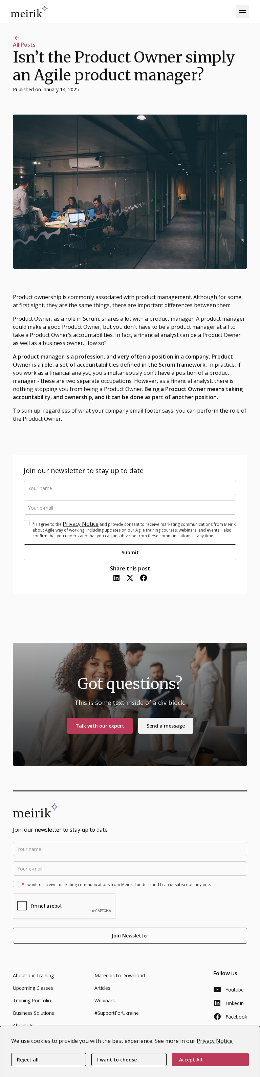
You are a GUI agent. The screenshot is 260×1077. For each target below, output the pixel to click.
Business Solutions (33, 1013)
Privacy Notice (81, 524)
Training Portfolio (32, 1000)
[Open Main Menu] (242, 11)
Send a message (166, 726)
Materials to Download (119, 975)
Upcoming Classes (33, 988)
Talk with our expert (99, 726)
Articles (102, 988)
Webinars (104, 1000)
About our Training (33, 975)
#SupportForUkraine (116, 1013)
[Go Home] (30, 11)
